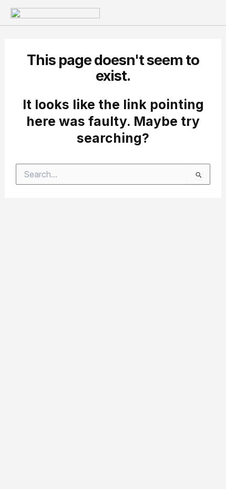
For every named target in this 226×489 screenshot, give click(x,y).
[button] (207, 13)
